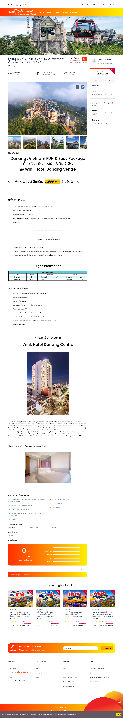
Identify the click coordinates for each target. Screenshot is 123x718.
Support (83, 12)
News (37, 677)
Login (105, 5)
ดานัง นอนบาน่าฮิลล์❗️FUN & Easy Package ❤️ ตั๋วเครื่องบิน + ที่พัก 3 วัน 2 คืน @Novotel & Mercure (102, 615)
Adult (94, 91)
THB (87, 5)
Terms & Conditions (97, 669)
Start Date (96, 86)
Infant (94, 110)
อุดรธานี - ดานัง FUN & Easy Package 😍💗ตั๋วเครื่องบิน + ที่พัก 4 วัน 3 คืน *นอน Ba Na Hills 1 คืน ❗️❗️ (20, 615)
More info (80, 715)
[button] (83, 130)
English (96, 5)
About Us (39, 669)
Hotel (57, 12)
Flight (49, 12)
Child (94, 101)
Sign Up (112, 5)
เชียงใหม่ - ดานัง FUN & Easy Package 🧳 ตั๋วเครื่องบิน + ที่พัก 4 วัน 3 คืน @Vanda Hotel (47, 615)
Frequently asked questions (99, 677)
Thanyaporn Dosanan (105, 59)
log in (19, 575)
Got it (119, 715)
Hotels (65, 673)
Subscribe (107, 648)
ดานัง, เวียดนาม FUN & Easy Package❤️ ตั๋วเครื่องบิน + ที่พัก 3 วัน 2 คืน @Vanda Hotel (74, 615)
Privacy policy (94, 673)
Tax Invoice (94, 682)
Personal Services (69, 682)
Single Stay (98, 124)
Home (42, 12)
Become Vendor (68, 686)
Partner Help (40, 673)
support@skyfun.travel (22, 5)
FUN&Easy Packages (69, 12)
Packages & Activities (70, 677)
